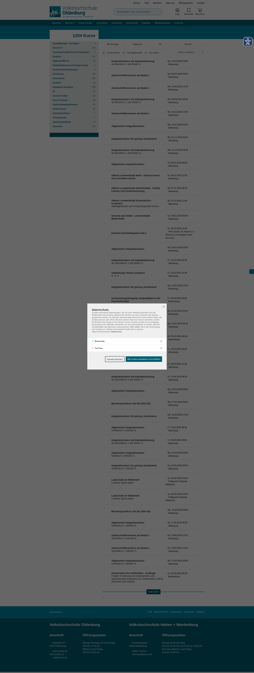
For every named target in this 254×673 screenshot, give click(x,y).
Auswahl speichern (115, 359)
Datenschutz (116, 332)
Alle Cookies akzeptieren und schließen (143, 359)
